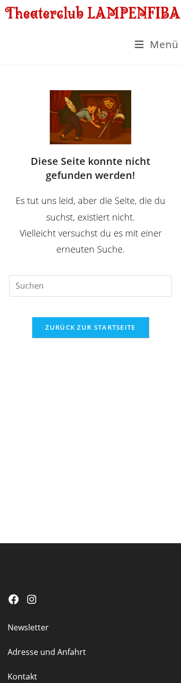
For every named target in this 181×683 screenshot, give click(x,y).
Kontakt (22, 676)
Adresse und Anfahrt (47, 651)
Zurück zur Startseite (90, 327)
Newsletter (28, 627)
